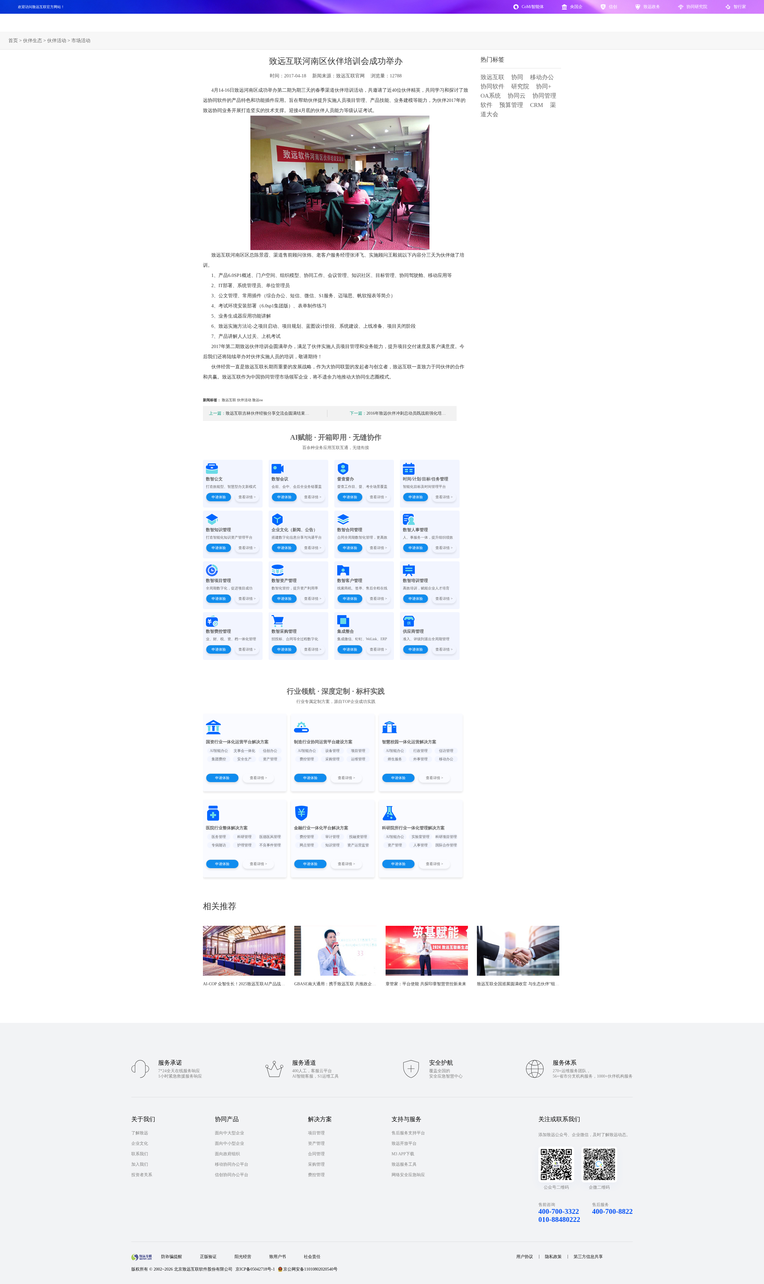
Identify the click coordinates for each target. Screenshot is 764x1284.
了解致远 (139, 1133)
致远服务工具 (404, 1164)
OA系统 (490, 95)
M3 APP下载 (403, 1154)
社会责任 (312, 1256)
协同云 (517, 95)
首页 (13, 40)
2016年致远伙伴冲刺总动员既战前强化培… (398, 413)
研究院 (520, 86)
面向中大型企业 (229, 1133)
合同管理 (316, 1154)
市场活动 (80, 40)
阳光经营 (243, 1256)
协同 (517, 77)
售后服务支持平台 (408, 1133)
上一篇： (217, 413)
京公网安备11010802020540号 (310, 1269)
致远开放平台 (404, 1143)
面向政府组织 (227, 1154)
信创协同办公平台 (231, 1175)
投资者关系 (141, 1175)
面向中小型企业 (229, 1143)
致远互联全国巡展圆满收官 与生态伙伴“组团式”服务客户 (529, 984)
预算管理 (511, 105)
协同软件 (492, 86)
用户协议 (524, 1256)
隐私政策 (553, 1256)
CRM (536, 105)
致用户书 (277, 1256)
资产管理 (316, 1143)
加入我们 (139, 1164)
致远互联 (492, 77)
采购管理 (316, 1164)
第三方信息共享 (588, 1256)
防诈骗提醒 (171, 1256)
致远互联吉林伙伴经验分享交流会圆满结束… (259, 413)
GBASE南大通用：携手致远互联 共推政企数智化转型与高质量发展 (356, 984)
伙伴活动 (56, 40)
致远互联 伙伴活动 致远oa (242, 400)
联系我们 (139, 1154)
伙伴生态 (32, 40)
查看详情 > (247, 497)
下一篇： (358, 413)
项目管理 (316, 1133)
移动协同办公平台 (231, 1164)
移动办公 (542, 77)
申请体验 (219, 497)
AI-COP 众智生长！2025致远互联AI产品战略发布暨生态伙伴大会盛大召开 (271, 984)
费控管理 (316, 1175)
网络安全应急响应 (408, 1175)
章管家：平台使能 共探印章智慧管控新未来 (426, 984)
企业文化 (139, 1143)
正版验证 (208, 1256)
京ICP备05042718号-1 (255, 1269)
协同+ (543, 86)
